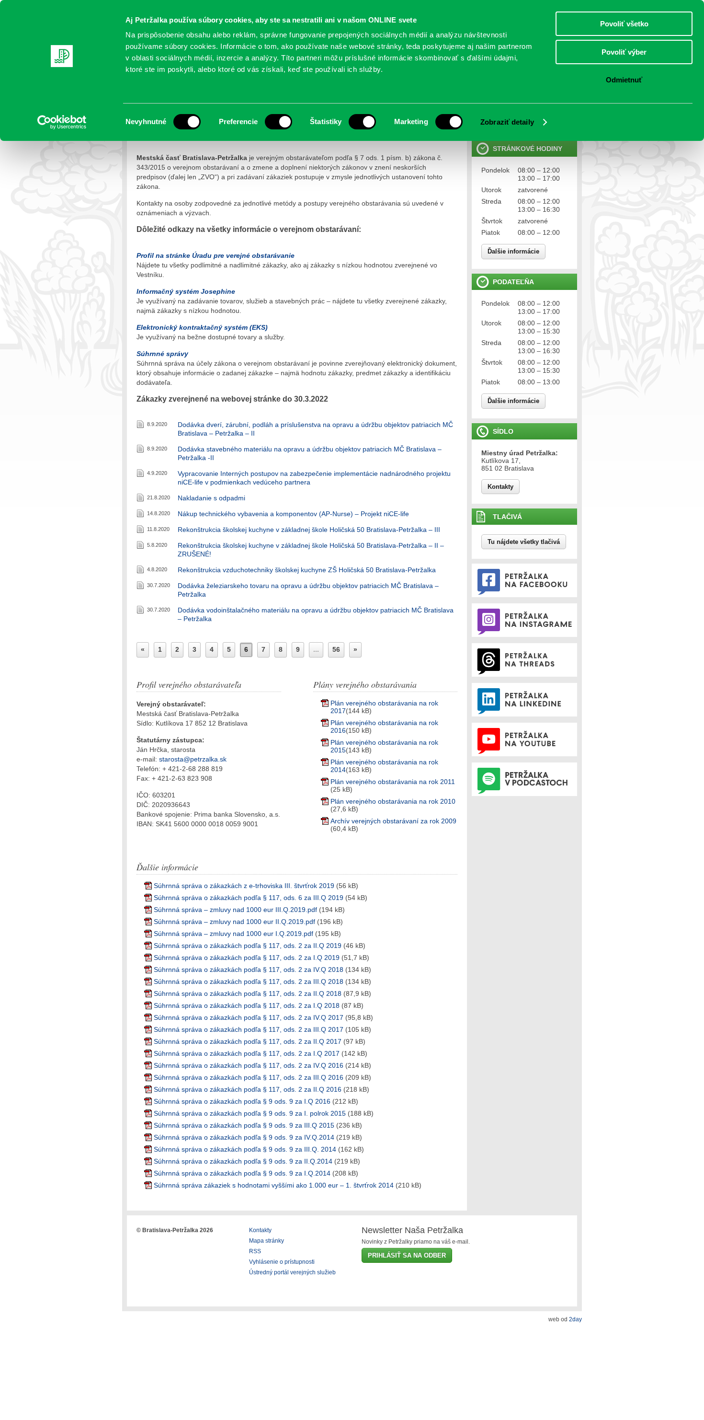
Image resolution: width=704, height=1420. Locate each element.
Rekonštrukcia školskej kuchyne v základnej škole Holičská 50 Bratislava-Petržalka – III (309, 529)
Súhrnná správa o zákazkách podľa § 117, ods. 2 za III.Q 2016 (248, 1077)
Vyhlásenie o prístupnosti (282, 1261)
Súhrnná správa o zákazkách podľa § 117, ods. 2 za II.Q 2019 (247, 945)
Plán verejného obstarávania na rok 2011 (392, 781)
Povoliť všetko (624, 24)
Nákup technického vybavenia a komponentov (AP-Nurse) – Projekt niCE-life (293, 514)
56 (336, 649)
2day (575, 1319)
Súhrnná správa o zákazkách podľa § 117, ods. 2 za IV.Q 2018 (248, 969)
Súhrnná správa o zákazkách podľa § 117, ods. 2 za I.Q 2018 (247, 1005)
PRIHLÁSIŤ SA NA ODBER (407, 1255)
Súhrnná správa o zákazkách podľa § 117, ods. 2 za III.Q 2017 (248, 1029)
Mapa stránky (266, 1240)
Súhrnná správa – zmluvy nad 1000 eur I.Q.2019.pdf (233, 933)
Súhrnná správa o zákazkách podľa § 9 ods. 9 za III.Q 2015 (244, 1125)
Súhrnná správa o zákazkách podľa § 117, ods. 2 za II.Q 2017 (247, 1041)
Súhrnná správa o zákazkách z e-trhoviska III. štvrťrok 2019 (244, 885)
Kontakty (500, 486)
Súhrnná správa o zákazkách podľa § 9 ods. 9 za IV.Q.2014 (244, 1137)
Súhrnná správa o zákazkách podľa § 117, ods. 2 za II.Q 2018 (247, 993)
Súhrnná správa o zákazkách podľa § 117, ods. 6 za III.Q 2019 (248, 897)
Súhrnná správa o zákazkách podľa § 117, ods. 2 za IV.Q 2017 (248, 1017)
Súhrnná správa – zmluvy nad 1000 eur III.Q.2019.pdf (235, 909)
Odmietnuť (624, 80)
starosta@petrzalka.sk (193, 759)
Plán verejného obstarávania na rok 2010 (392, 801)
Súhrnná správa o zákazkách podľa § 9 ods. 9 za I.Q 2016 (242, 1101)
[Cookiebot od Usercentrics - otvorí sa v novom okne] (62, 122)
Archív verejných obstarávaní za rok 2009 (393, 821)
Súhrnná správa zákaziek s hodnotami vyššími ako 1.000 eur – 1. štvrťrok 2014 (274, 1185)
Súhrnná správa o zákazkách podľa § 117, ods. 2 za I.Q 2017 (247, 1053)
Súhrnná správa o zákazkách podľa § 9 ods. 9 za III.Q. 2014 (245, 1149)
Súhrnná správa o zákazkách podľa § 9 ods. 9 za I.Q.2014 (242, 1173)
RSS (255, 1251)
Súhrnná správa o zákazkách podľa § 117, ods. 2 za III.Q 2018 (248, 981)
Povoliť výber (624, 52)
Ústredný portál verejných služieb (292, 1272)
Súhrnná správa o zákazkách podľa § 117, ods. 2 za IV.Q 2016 (248, 1065)
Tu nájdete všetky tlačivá (524, 541)
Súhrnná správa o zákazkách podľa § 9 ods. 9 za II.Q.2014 (243, 1161)
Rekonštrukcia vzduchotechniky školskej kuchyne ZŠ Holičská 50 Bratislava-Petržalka (307, 570)
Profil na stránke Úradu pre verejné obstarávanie (215, 255)
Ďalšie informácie (513, 251)
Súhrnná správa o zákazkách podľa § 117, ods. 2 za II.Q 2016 (247, 1089)
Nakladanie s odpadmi (211, 498)
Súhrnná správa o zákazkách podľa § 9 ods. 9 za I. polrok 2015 (250, 1113)
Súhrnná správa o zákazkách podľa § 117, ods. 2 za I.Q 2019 (247, 957)
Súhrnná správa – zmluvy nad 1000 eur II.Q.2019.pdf (234, 921)
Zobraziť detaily (507, 122)
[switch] (278, 121)
